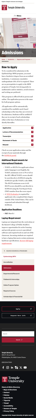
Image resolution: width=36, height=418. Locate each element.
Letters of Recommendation (13, 132)
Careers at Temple (10, 408)
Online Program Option (11, 285)
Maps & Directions (10, 390)
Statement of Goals (10, 140)
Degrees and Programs (23, 59)
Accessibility (8, 406)
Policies (6, 395)
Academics (11, 59)
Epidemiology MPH (9, 256)
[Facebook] (3, 367)
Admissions (7, 268)
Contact (7, 392)
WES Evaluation (12, 194)
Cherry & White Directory (11, 387)
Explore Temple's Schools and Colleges (12, 1)
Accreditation (8, 262)
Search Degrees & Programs (16, 251)
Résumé (5, 145)
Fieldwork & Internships (11, 279)
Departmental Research (11, 273)
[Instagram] (7, 367)
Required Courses (9, 291)
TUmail (6, 403)
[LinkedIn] (12, 367)
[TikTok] (16, 367)
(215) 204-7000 (7, 362)
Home (3, 59)
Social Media (8, 398)
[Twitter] (20, 367)
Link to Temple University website (13, 379)
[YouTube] (25, 367)
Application (7, 128)
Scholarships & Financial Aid (12, 296)
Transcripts (7, 136)
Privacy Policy (9, 411)
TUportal (7, 400)
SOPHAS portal (10, 155)
